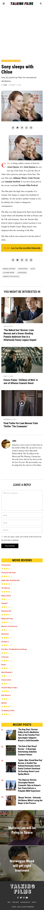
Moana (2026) (6, 596)
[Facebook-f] (18, 898)
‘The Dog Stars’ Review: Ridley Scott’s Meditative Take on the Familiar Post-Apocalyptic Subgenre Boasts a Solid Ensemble (29, 735)
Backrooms (5, 634)
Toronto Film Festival (11, 276)
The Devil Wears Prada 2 (9, 688)
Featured (5, 61)
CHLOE (33, 269)
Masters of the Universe (9, 626)
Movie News (15, 61)
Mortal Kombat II (6, 672)
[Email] (31, 128)
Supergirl (4, 603)
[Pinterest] (22, 128)
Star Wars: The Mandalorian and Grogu (14, 649)
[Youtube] (27, 898)
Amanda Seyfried (9, 269)
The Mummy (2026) (8, 711)
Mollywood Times (7, 619)
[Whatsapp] (26, 128)
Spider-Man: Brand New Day (10, 580)
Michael (4, 703)
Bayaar (3, 665)
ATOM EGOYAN (22, 269)
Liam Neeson (21, 272)
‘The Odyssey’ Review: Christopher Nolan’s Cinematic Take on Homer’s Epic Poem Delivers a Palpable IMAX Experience (29, 785)
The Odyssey (5, 588)
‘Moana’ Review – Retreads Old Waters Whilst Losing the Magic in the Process (30, 800)
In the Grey (5, 657)
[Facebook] (13, 128)
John (5, 85)
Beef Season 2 (6, 695)
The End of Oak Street (8, 573)
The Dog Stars (6, 565)
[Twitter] (17, 128)
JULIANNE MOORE (8, 272)
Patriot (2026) (6, 680)
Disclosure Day (6, 611)
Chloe (9, 163)
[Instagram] (24, 898)
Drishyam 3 (5, 642)
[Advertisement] (22, 32)
